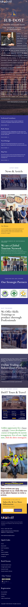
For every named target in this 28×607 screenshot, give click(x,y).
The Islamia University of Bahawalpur (14, 28)
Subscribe (18, 510)
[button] (2, 294)
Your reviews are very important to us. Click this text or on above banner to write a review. (14, 491)
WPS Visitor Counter (8, 582)
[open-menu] (26, 1)
